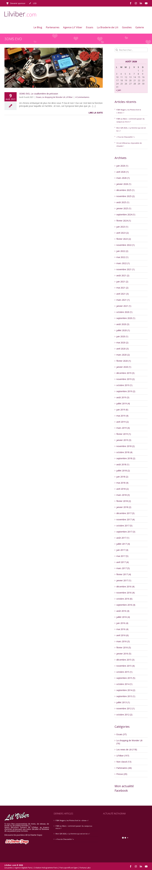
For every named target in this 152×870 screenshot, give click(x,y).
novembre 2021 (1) (125, 269)
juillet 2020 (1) (123, 330)
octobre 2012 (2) (124, 714)
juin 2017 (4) (122, 550)
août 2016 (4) (122, 610)
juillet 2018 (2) (123, 470)
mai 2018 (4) (122, 482)
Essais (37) (121, 734)
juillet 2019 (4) (123, 403)
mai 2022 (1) (122, 257)
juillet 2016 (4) (123, 617)
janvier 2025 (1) (123, 208)
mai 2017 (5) (122, 556)
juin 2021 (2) (122, 281)
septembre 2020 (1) (125, 318)
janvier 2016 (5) (123, 653)
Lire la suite (96, 112)
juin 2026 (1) (122, 165)
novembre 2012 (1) (125, 708)
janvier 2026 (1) (123, 184)
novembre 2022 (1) (125, 245)
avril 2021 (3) (122, 293)
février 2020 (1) (123, 360)
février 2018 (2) (123, 501)
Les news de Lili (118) (126, 749)
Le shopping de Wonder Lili (53, 97)
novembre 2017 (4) (125, 519)
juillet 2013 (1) (123, 702)
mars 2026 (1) (123, 177)
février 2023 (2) (123, 238)
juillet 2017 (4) (123, 543)
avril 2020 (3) (122, 348)
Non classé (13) (123, 761)
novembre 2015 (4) (125, 665)
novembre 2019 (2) (125, 379)
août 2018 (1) (122, 464)
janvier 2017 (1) (123, 580)
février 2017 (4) (123, 574)
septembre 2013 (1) (125, 696)
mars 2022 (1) (123, 263)
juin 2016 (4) (122, 623)
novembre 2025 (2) (125, 196)
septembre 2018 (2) (125, 458)
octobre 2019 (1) (124, 385)
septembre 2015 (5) (125, 678)
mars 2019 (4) (123, 427)
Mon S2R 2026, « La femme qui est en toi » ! (73, 834)
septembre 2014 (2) (125, 690)
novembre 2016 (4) (125, 592)
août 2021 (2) (122, 275)
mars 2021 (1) (123, 299)
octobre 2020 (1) (124, 312)
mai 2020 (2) (122, 342)
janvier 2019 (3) (123, 440)
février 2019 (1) (123, 434)
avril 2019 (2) (122, 421)
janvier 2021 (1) (123, 306)
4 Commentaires (82, 97)
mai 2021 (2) (122, 287)
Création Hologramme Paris (46, 867)
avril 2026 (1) (122, 171)
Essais (38, 97)
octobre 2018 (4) (124, 452)
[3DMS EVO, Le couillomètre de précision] (53, 68)
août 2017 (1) (122, 537)
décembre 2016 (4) (125, 586)
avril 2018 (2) (122, 488)
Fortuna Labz (85, 867)
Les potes (8, 867)
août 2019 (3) (122, 397)
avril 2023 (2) (122, 232)
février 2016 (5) (123, 647)
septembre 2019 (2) (125, 391)
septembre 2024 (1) (125, 214)
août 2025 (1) (122, 202)
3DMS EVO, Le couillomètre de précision (38, 93)
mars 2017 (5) (123, 568)
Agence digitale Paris (23, 867)
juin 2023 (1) (122, 226)
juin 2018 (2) (122, 476)
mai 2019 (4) (122, 415)
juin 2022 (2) (122, 251)
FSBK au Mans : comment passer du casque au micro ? (74, 827)
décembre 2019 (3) (125, 373)
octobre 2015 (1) (124, 671)
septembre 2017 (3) (125, 531)
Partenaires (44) (124, 768)
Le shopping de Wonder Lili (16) (129, 742)
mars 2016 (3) (123, 641)
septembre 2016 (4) (125, 604)
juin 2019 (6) (122, 409)
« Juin (118, 90)
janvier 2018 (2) (123, 507)
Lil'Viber (69, 97)
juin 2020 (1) (122, 336)
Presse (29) (121, 774)
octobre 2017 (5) (124, 525)
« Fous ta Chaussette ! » (125, 137)
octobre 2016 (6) (124, 598)
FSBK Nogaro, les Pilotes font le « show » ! (72, 820)
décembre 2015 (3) (125, 659)
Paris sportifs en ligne (69, 867)
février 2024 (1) (123, 220)
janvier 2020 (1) (123, 366)
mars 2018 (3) (123, 495)
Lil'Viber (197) (122, 755)
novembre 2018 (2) (125, 446)
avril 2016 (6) (122, 635)
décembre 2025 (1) (125, 190)
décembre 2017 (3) (125, 513)
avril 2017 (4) (122, 562)
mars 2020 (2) (123, 354)
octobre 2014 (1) (124, 684)
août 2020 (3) (122, 324)
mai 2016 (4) (122, 629)
